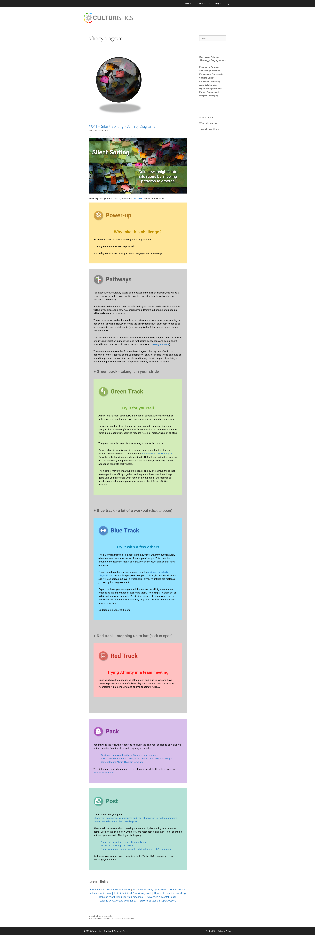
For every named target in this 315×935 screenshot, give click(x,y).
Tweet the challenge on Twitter (117, 845)
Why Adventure (178, 889)
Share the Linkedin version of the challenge (124, 842)
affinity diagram (96, 918)
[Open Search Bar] (227, 3)
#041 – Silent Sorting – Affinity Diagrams (122, 126)
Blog (217, 3)
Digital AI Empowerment (210, 89)
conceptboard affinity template (157, 453)
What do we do (208, 123)
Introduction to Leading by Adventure (109, 889)
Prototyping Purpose (209, 67)
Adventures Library (104, 772)
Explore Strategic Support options (158, 900)
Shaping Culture (207, 78)
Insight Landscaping (209, 96)
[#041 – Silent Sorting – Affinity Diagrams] (118, 117)
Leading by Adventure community (118, 900)
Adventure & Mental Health (161, 897)
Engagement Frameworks (211, 74)
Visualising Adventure (209, 71)
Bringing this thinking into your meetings (121, 897)
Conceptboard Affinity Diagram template (122, 762)
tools (110, 916)
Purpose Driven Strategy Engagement (212, 59)
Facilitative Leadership (209, 81)
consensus (107, 918)
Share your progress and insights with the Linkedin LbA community (136, 849)
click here (138, 198)
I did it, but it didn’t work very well (132, 893)
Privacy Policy (224, 931)
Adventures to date (100, 893)
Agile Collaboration (208, 85)
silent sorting (129, 918)
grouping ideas (117, 918)
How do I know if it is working (170, 893)
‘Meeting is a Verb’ (159, 344)
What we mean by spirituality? (149, 889)
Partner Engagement (209, 92)
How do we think (209, 129)
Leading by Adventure (99, 916)
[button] (138, 371)
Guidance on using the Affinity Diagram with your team (129, 755)
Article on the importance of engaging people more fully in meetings (136, 758)
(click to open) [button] (133, 510)
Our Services (202, 3)
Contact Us (210, 931)
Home (186, 3)
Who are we (206, 117)
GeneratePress (121, 931)
